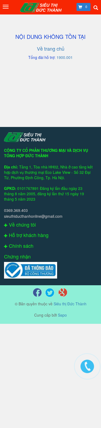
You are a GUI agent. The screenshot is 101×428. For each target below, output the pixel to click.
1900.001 (65, 57)
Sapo (62, 315)
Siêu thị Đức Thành (70, 303)
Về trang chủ (50, 48)
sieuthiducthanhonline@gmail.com (33, 216)
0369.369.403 (16, 210)
